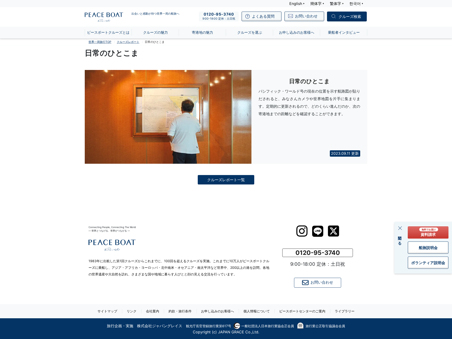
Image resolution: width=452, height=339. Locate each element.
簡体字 (316, 3)
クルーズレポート (128, 42)
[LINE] (317, 231)
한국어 (355, 3)
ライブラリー (345, 311)
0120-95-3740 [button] (317, 252)
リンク (132, 311)
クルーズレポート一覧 (226, 179)
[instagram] (301, 231)
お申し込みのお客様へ (217, 311)
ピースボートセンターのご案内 (302, 311)
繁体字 (335, 3)
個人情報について (256, 311)
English (295, 3)
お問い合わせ (322, 282)
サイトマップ (107, 311)
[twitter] (333, 231)
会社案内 (152, 311)
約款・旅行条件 (180, 311)
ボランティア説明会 (428, 262)
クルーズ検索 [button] (350, 16)
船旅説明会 (428, 247)
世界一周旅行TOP (100, 42)
